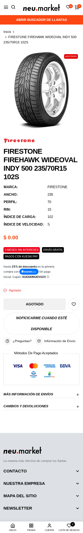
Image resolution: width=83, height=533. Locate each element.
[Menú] (6, 7)
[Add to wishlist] (74, 304)
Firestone (57, 187)
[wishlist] (68, 7)
